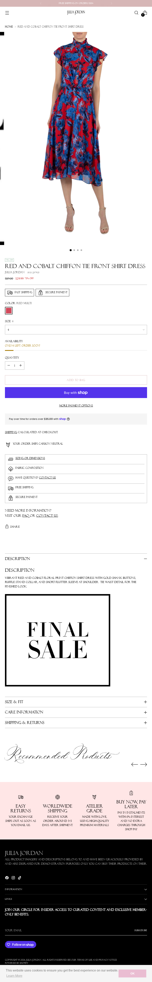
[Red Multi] (8, 310)
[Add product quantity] (20, 365)
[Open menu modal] (7, 13)
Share (15, 526)
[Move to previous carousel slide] (134, 764)
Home (9, 26)
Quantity (12, 357)
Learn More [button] (14, 975)
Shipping (11, 432)
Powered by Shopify (16, 963)
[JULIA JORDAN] (76, 13)
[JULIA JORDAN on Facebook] (7, 878)
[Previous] (40, 3)
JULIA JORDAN (15, 272)
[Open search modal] (136, 13)
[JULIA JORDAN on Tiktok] (20, 878)
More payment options (76, 405)
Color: (18, 303)
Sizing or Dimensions (30, 458)
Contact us (47, 477)
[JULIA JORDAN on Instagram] (13, 878)
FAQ (26, 516)
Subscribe (140, 930)
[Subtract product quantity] (8, 365)
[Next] (111, 3)
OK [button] (132, 973)
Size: (9, 321)
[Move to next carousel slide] (143, 764)
